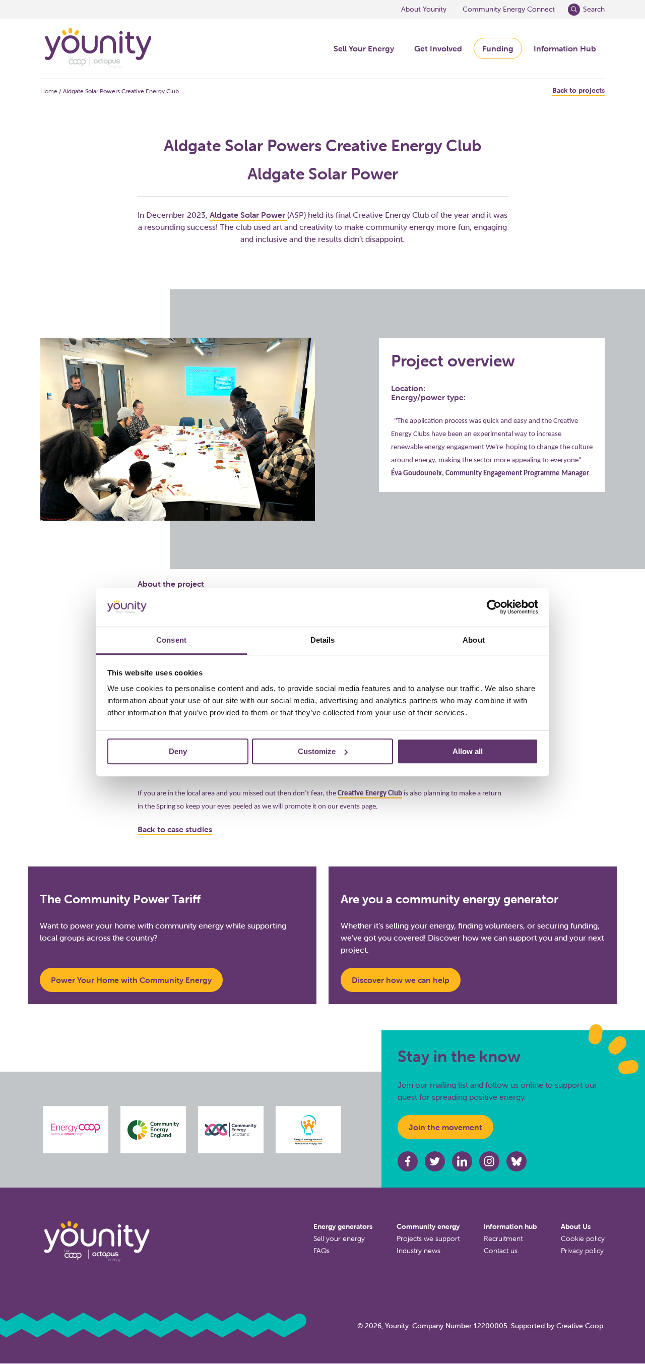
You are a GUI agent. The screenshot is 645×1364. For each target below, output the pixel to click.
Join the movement (445, 1127)
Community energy (428, 1226)
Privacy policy (582, 1250)
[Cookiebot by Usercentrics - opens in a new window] (494, 607)
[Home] (97, 49)
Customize (317, 751)
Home (48, 91)
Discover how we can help (400, 980)
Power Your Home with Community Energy (131, 980)
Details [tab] (322, 640)
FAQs (321, 1250)
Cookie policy (583, 1238)
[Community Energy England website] (153, 1130)
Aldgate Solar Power (248, 215)
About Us (576, 1226)
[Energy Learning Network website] (309, 1129)
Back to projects (578, 90)
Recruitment (503, 1238)
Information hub (510, 1226)
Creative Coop (579, 1325)
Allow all (468, 751)
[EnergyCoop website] (75, 1130)
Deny (178, 751)
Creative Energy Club (370, 793)
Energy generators (342, 1226)
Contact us (501, 1250)
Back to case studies (175, 829)
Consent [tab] (171, 640)
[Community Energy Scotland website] (230, 1130)
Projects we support (428, 1238)
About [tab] (474, 640)
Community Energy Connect (509, 9)
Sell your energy (339, 1238)
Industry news (418, 1250)
